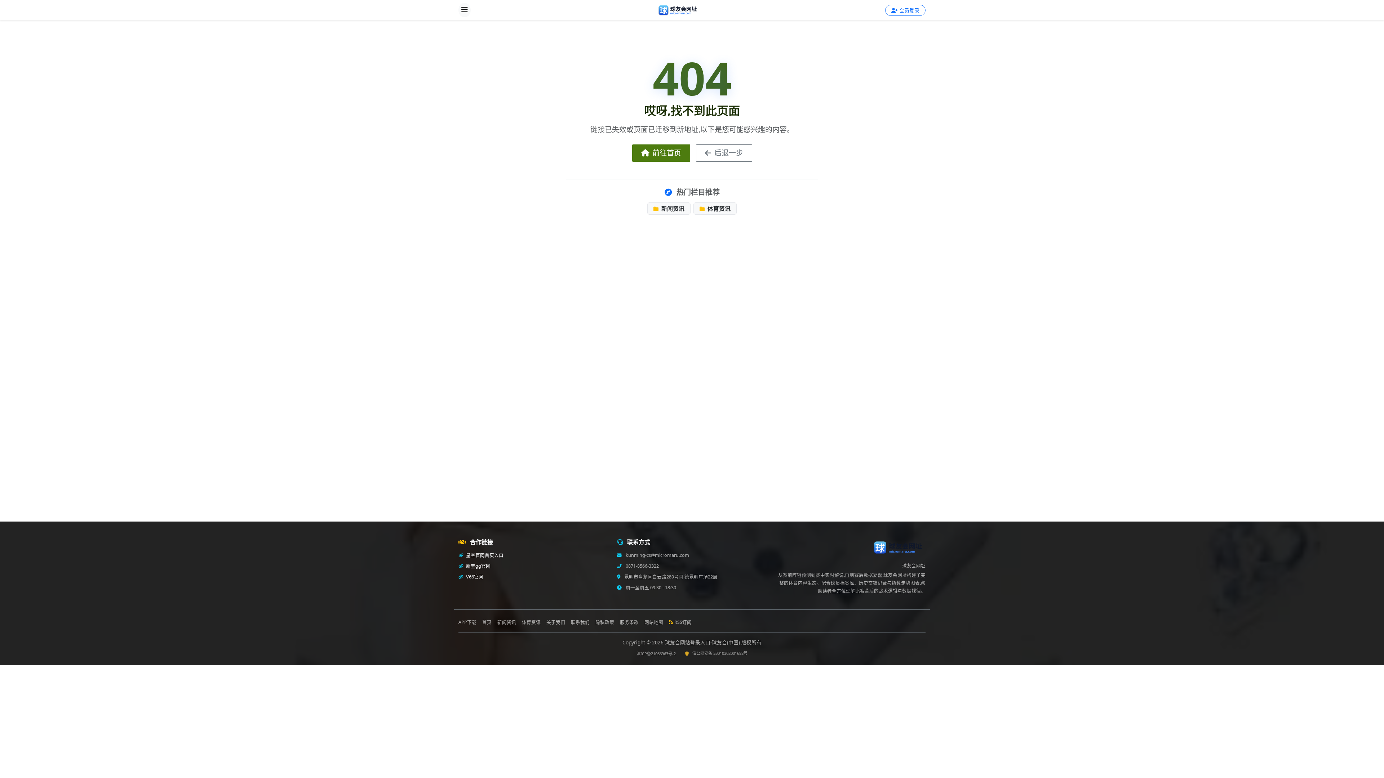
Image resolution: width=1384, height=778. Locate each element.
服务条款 (629, 622)
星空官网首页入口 (484, 555)
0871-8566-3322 (642, 566)
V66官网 (474, 577)
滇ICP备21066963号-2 (656, 653)
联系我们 (580, 622)
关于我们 (555, 622)
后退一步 (728, 153)
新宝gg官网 (478, 566)
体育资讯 (718, 209)
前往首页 (666, 153)
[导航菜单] (464, 10)
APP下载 (467, 622)
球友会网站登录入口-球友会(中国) (703, 642)
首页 (487, 622)
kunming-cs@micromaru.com (657, 555)
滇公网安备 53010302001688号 (720, 653)
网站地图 (653, 622)
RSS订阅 (683, 622)
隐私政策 (604, 622)
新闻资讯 (672, 209)
